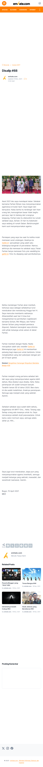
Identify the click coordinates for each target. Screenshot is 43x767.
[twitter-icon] (3, 748)
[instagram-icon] (7, 748)
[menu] (4, 3)
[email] (30, 546)
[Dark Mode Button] (39, 3)
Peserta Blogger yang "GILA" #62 (10, 584)
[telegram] (21, 546)
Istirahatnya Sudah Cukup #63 (9, 608)
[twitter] (12, 546)
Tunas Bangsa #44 (29, 583)
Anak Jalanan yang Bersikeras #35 (29, 608)
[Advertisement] (21, 38)
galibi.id (5, 254)
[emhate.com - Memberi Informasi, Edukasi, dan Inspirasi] (21, 3)
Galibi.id (5, 243)
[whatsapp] (17, 546)
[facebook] (8, 546)
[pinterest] (26, 546)
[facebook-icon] (12, 748)
